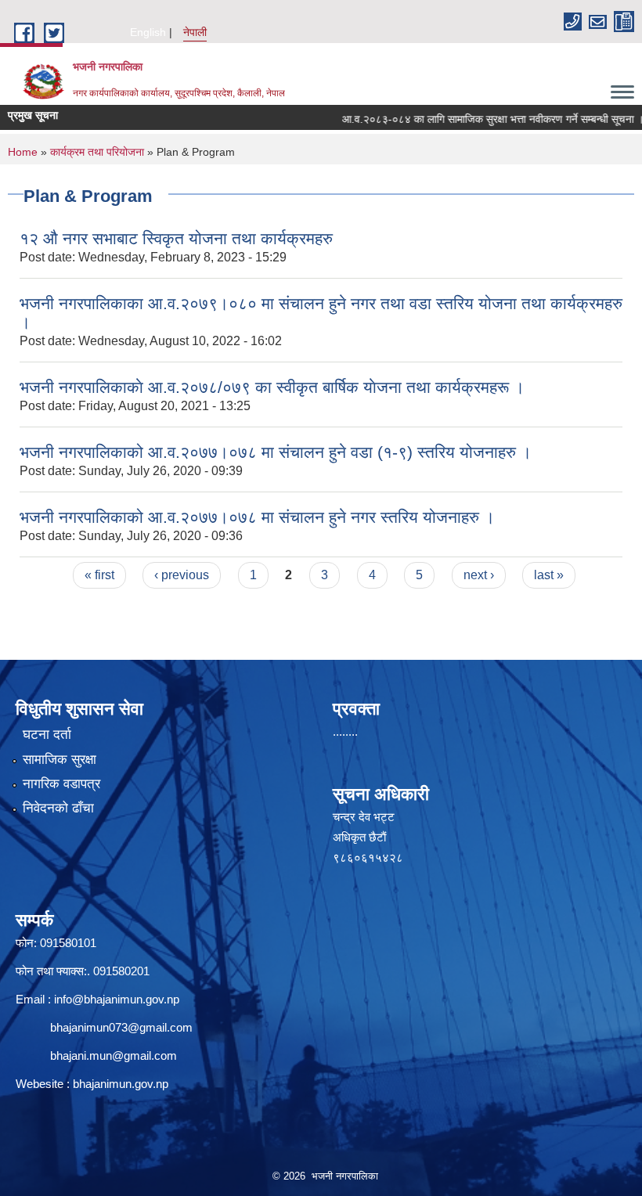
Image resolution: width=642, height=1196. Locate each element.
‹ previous (181, 575)
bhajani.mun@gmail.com (113, 1055)
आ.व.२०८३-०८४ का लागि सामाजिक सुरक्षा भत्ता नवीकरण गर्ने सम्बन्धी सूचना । (474, 119)
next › (478, 575)
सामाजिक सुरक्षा (59, 759)
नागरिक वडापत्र (61, 783)
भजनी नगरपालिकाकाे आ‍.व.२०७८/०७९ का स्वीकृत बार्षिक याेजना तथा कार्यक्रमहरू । (272, 387)
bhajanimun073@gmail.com (121, 1027)
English (148, 32)
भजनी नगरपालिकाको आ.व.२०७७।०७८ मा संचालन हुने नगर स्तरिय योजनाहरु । (257, 517)
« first (99, 575)
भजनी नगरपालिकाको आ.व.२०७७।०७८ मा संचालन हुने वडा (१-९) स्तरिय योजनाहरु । (276, 452)
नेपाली (195, 32)
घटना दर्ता (47, 734)
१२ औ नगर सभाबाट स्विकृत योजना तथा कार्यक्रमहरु (176, 238)
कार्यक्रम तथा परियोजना (97, 152)
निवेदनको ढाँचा (58, 808)
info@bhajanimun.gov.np (116, 999)
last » (549, 575)
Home (23, 152)
